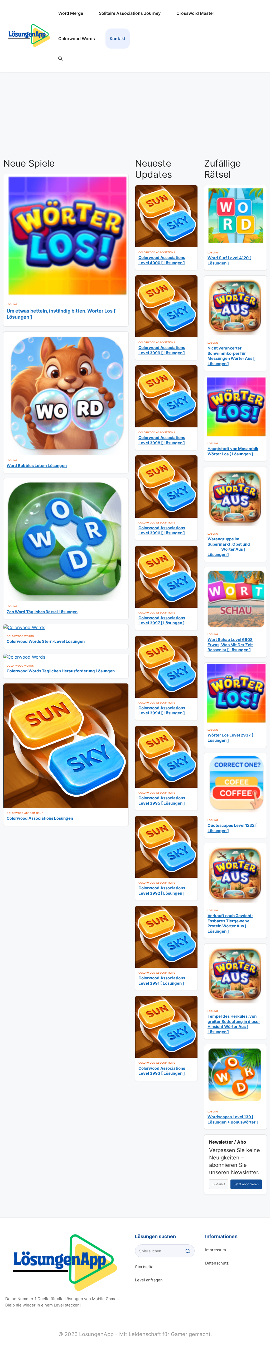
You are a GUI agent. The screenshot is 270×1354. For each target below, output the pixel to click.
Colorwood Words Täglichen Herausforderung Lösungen (61, 670)
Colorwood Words (76, 38)
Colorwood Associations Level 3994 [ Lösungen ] (161, 710)
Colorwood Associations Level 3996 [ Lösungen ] (161, 530)
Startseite (144, 1266)
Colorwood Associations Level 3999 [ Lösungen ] (161, 350)
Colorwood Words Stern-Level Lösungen (46, 641)
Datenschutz (217, 1263)
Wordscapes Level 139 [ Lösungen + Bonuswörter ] (233, 1119)
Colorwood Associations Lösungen (40, 818)
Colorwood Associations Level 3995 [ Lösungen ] (161, 800)
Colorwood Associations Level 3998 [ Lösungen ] (161, 440)
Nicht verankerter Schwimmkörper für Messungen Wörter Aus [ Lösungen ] (231, 356)
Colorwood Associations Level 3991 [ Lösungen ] (161, 980)
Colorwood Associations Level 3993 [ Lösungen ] (161, 1071)
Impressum (215, 1249)
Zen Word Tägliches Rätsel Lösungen (42, 611)
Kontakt (118, 38)
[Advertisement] (135, 113)
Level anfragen (149, 1279)
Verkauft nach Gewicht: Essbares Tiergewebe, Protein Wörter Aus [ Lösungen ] (230, 923)
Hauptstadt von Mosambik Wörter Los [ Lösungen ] (233, 451)
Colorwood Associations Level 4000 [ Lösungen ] (161, 260)
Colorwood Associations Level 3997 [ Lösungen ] (161, 620)
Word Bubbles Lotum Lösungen (37, 465)
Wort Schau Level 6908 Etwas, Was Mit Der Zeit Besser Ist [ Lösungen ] (230, 644)
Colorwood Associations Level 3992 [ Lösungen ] (161, 890)
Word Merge (70, 13)
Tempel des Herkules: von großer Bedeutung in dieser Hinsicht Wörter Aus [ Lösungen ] (234, 1024)
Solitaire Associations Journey (130, 13)
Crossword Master (195, 13)
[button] (60, 59)
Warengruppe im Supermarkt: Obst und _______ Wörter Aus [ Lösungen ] (229, 546)
